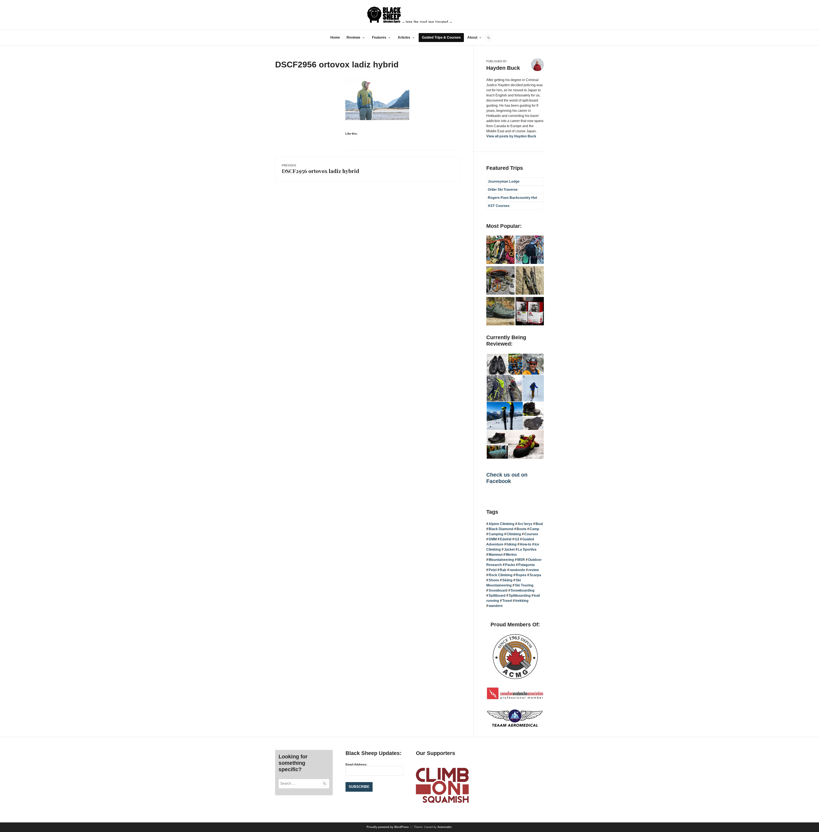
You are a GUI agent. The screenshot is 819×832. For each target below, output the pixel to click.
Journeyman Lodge (504, 181)
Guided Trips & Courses (441, 37)
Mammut (495, 554)
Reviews (353, 37)
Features (379, 37)
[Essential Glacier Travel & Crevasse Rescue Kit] (500, 281)
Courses (531, 534)
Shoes (494, 580)
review (533, 570)
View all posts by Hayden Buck (511, 136)
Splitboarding (520, 595)
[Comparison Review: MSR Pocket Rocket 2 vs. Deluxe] (530, 312)
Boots (521, 529)
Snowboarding (522, 590)
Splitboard (497, 595)
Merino (511, 554)
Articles (404, 37)
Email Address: (356, 764)
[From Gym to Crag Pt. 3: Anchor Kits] (530, 281)
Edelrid (505, 539)
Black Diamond (501, 529)
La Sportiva (527, 549)
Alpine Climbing (501, 524)
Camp (534, 529)
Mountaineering (501, 559)
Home (335, 37)
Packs (510, 565)
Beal (539, 524)
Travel (507, 600)
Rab (503, 570)
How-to (525, 544)
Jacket (509, 549)
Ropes (521, 575)
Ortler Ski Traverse (503, 189)
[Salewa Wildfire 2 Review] (500, 312)
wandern (496, 606)
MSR (521, 559)
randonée (517, 570)
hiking (512, 544)
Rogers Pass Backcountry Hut (512, 197)
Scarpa (535, 575)
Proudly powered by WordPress (388, 827)
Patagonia (526, 565)
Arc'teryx (525, 524)
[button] (497, 364)
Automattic (444, 827)
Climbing (514, 534)
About (472, 37)
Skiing (507, 580)
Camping (496, 534)
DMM (493, 539)
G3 (517, 539)
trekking (522, 600)
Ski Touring (524, 585)
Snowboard (498, 590)
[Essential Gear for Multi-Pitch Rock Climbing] (530, 250)
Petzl (493, 570)
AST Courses (499, 206)
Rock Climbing (501, 575)
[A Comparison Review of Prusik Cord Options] (500, 250)
